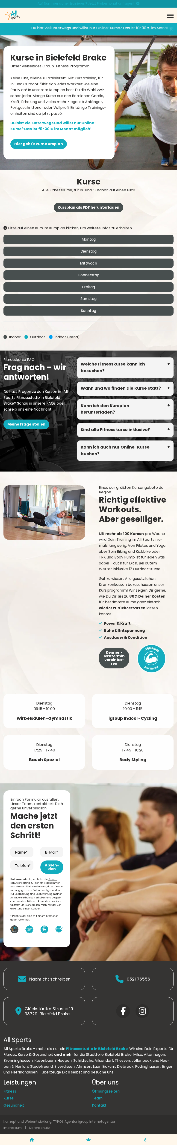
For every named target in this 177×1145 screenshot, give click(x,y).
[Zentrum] (31, 1140)
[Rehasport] (145, 1140)
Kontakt (99, 1105)
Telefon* (23, 865)
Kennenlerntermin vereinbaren (114, 658)
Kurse (8, 1098)
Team (97, 1098)
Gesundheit (13, 1105)
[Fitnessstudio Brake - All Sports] (12, 15)
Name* (21, 852)
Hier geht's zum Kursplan (38, 144)
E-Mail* (51, 852)
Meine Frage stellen (26, 424)
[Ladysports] (88, 1140)
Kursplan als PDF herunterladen (88, 207)
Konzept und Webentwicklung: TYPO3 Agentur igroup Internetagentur (59, 1121)
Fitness (9, 1091)
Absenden (52, 867)
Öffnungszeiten (106, 1091)
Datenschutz (39, 1127)
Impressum (12, 1127)
